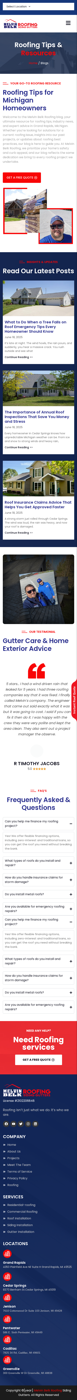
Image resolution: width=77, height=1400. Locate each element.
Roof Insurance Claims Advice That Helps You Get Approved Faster (38, 505)
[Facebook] (6, 1124)
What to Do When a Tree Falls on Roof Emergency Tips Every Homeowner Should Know (35, 326)
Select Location (17, 6)
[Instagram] (28, 1124)
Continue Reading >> (19, 357)
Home (33, 63)
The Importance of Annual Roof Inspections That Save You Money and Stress (37, 417)
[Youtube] (13, 1124)
